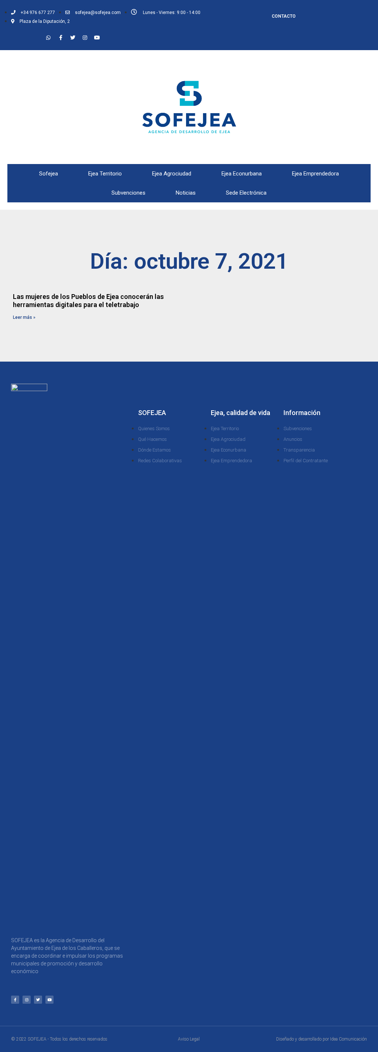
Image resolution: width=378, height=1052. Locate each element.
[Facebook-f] (60, 37)
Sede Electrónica (246, 192)
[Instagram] (85, 37)
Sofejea (48, 173)
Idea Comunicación (348, 1039)
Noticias (186, 192)
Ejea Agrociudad (171, 173)
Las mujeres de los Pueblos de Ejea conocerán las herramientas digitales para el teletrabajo (88, 301)
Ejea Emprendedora (315, 173)
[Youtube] (97, 37)
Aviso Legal (189, 1039)
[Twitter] (73, 37)
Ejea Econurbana (241, 173)
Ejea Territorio (105, 173)
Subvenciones (128, 192)
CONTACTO (284, 16)
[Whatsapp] (48, 37)
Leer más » (24, 317)
